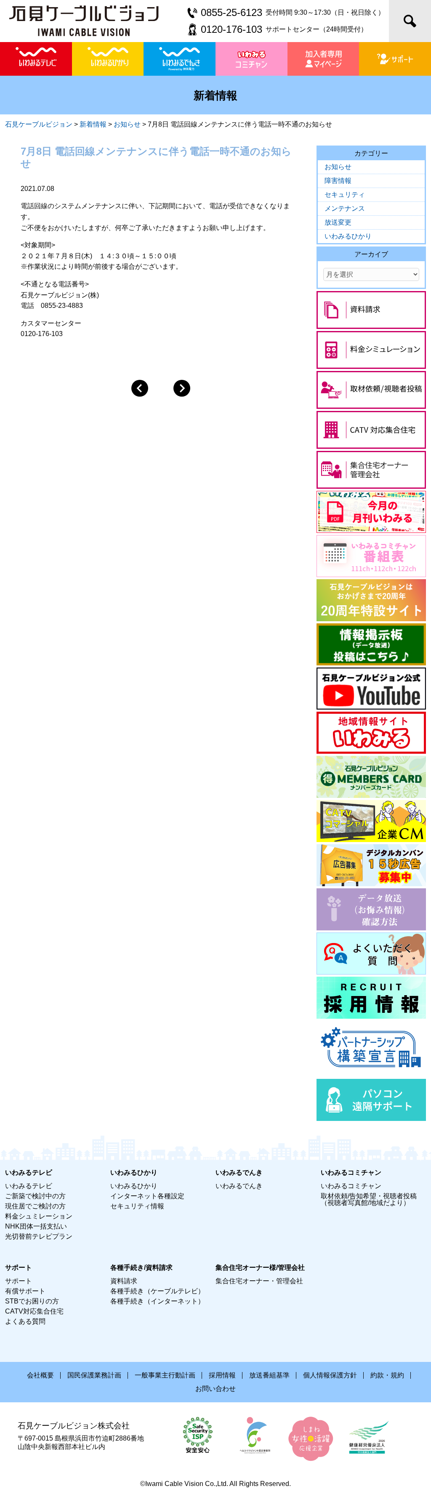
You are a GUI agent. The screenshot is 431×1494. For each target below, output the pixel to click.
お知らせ (338, 166)
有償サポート (25, 1291)
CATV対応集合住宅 (34, 1311)
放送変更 (338, 222)
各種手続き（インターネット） (157, 1301)
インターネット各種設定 (147, 1196)
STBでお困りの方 (32, 1301)
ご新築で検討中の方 (35, 1196)
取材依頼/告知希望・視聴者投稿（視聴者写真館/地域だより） (369, 1199)
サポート (18, 1281)
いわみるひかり (348, 236)
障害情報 (338, 180)
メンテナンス (345, 208)
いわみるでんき (239, 1185)
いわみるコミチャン (351, 1185)
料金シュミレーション (38, 1216)
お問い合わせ (215, 1388)
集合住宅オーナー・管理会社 (259, 1281)
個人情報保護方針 (330, 1375)
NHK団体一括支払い (36, 1226)
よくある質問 (25, 1321)
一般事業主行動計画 (165, 1375)
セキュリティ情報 (137, 1206)
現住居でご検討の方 (35, 1206)
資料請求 (123, 1281)
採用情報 (222, 1375)
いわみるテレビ (28, 1185)
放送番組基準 (269, 1375)
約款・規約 (387, 1375)
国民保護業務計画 (94, 1375)
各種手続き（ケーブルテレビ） (157, 1291)
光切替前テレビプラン (38, 1236)
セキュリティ (345, 194)
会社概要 (40, 1375)
